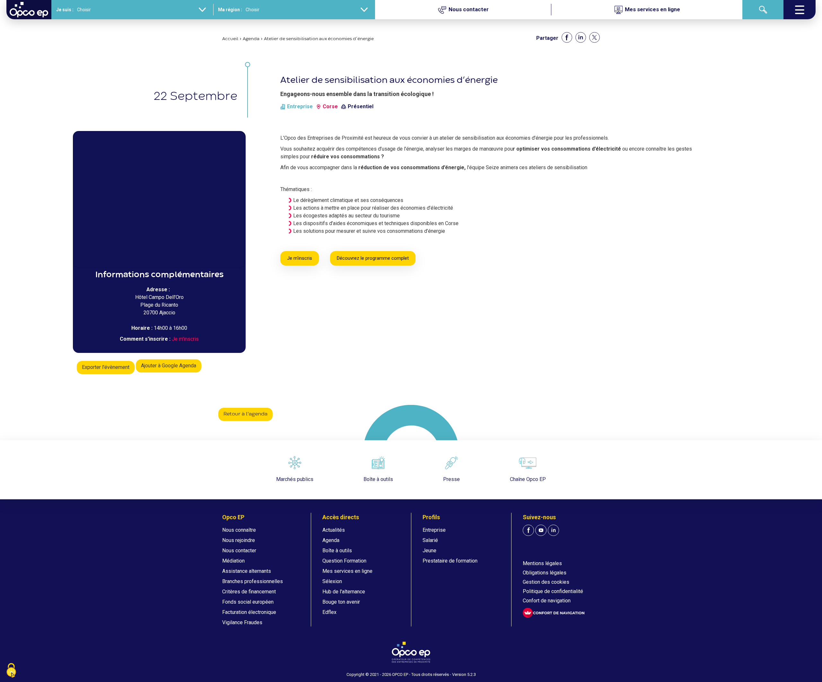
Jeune (429, 550)
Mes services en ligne (347, 571)
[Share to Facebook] (567, 37)
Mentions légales (542, 563)
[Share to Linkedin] (580, 37)
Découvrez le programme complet (373, 258)
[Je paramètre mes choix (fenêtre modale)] (11, 671)
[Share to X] (594, 37)
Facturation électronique (249, 612)
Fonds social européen (248, 602)
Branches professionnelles (252, 581)
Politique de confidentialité (553, 591)
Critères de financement (249, 592)
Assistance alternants (246, 571)
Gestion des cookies (546, 582)
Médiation (233, 561)
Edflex (329, 612)
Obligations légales (544, 573)
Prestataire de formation (450, 561)
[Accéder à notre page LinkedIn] (553, 530)
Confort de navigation (547, 601)
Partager (547, 38)
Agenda (251, 39)
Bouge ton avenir (341, 602)
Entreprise (434, 530)
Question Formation (344, 561)
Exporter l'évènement (105, 367)
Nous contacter (239, 550)
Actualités (333, 530)
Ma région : (230, 9)
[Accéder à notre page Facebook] (528, 530)
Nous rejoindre (238, 540)
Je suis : (65, 9)
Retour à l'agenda (245, 414)
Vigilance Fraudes (242, 622)
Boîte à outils (337, 550)
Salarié (430, 540)
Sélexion (332, 581)
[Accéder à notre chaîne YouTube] (541, 530)
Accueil (230, 39)
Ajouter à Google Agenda (168, 366)
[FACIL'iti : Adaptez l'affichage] (553, 613)
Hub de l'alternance (343, 592)
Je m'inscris (185, 339)
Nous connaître (239, 530)
